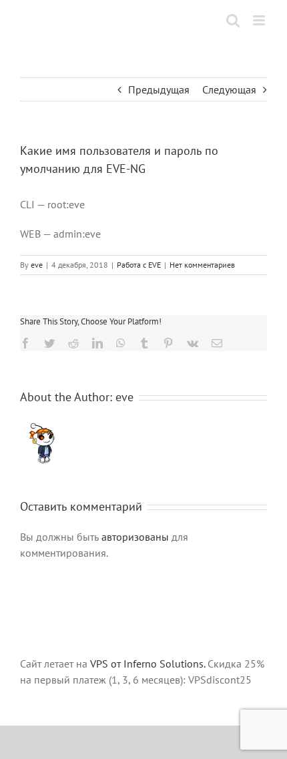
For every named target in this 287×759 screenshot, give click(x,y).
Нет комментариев (202, 265)
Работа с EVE (139, 265)
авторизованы (135, 536)
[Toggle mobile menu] (260, 20)
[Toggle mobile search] (233, 20)
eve (37, 265)
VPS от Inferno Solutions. (147, 663)
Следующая (229, 89)
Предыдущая (159, 89)
